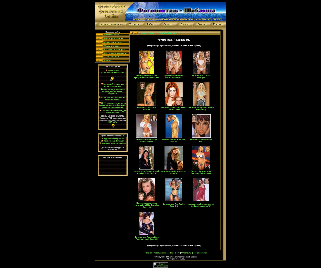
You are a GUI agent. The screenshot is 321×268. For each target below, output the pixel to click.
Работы (157, 253)
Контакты (202, 253)
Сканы (165, 253)
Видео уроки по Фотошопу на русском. (113, 71)
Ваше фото (175, 253)
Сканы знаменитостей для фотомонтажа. (114, 112)
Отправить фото (189, 253)
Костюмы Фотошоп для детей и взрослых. (113, 85)
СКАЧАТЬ (112, 122)
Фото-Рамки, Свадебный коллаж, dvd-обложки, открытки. (113, 92)
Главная (148, 253)
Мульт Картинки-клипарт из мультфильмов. (113, 98)
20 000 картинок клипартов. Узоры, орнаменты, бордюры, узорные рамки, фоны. (112, 105)
